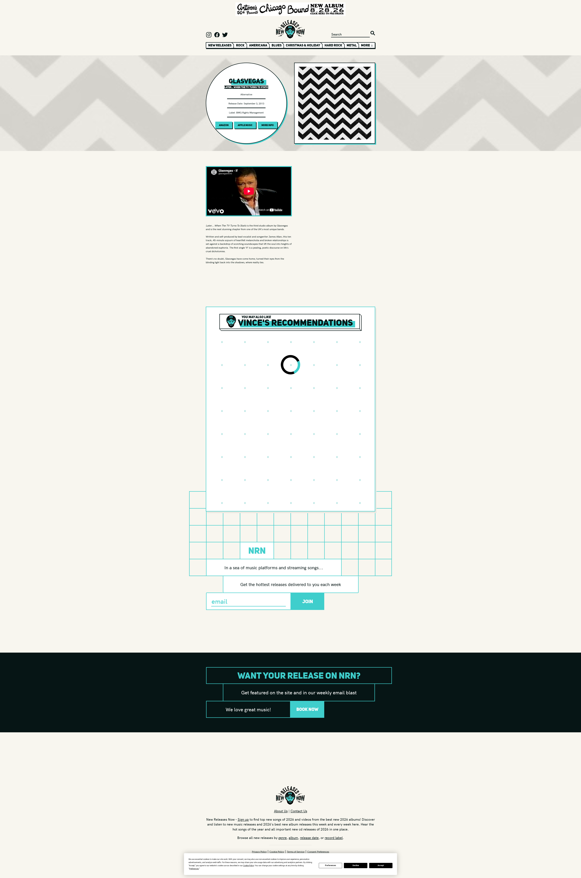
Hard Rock (333, 45)
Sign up (243, 819)
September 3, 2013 (254, 103)
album (293, 837)
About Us (281, 811)
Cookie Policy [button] (248, 866)
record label (334, 837)
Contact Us (298, 811)
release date (309, 837)
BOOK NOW (307, 709)
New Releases (219, 45)
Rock (240, 45)
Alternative (246, 94)
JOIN (307, 601)
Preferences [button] (194, 869)
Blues (277, 45)
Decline (356, 865)
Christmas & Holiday (303, 45)
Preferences (330, 865)
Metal (352, 45)
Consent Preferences (318, 851)
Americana (258, 45)
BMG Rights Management (250, 112)
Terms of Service (295, 851)
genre (282, 837)
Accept (381, 865)
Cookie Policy (276, 851)
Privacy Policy (259, 851)
